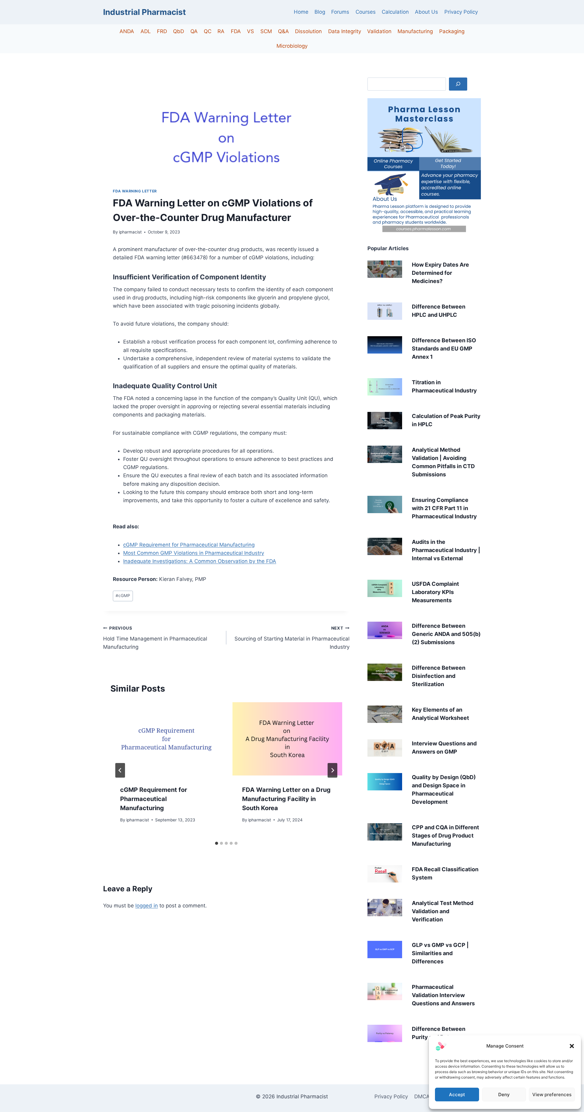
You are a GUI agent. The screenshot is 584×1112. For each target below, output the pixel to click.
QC (207, 31)
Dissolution (308, 31)
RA (220, 31)
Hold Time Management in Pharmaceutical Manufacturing (155, 638)
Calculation (395, 12)
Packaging (451, 31)
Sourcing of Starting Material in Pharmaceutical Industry (292, 638)
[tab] (216, 843)
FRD (162, 31)
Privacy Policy (461, 12)
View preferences (552, 1094)
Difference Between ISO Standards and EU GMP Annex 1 (444, 348)
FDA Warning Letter (135, 191)
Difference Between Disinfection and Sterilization (438, 676)
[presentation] (165, 738)
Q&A (283, 31)
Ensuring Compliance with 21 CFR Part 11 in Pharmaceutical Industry (444, 508)
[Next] (332, 770)
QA (194, 31)
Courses (366, 12)
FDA (236, 31)
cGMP (123, 595)
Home (301, 12)
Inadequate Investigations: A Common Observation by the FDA (199, 561)
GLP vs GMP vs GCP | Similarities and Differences (440, 953)
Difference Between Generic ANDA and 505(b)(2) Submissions (446, 634)
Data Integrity (344, 31)
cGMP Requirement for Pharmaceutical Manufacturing (189, 545)
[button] (572, 1046)
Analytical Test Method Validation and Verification (442, 911)
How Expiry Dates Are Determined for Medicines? (440, 272)
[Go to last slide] (120, 770)
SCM (266, 31)
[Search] (458, 84)
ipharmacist (130, 232)
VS (250, 31)
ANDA (127, 31)
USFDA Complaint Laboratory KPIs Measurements (435, 592)
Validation (379, 31)
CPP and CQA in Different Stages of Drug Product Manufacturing (445, 835)
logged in (146, 906)
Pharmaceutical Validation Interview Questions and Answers (443, 995)
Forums (340, 12)
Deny (504, 1094)
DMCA (422, 1096)
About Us (426, 12)
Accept (457, 1094)
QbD (178, 31)
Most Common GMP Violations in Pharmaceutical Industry (193, 553)
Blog (320, 12)
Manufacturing (415, 31)
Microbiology (292, 46)
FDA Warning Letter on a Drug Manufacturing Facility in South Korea (286, 799)
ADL (146, 31)
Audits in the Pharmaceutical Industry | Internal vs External (446, 550)
